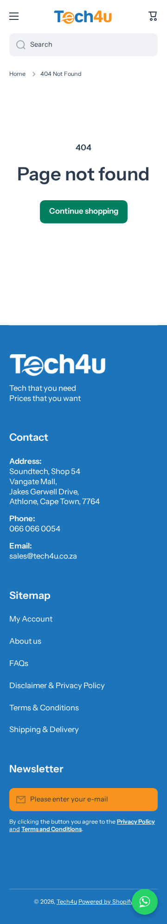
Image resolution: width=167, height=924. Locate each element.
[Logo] (83, 16)
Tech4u (67, 901)
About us (25, 641)
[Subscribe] (146, 799)
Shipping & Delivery (44, 729)
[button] (153, 16)
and (14, 828)
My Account (30, 618)
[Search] (17, 44)
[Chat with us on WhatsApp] (145, 902)
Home (17, 73)
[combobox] (83, 44)
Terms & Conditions (44, 707)
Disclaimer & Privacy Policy (57, 685)
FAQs (18, 663)
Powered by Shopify (105, 901)
